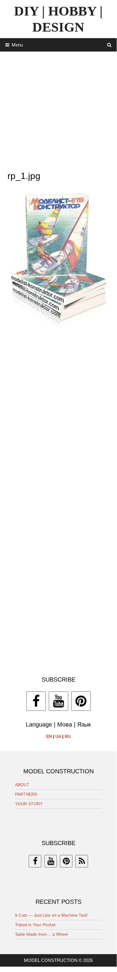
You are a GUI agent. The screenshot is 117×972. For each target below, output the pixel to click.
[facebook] (35, 861)
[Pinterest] (81, 701)
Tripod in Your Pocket (35, 924)
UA (58, 736)
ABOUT (22, 784)
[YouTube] (58, 701)
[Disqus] (58, 418)
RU (68, 736)
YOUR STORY (28, 803)
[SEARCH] (109, 45)
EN (49, 736)
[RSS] (81, 861)
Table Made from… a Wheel (41, 934)
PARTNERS (26, 794)
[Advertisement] (58, 110)
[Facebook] (36, 701)
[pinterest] (66, 861)
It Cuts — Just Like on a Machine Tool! (51, 915)
